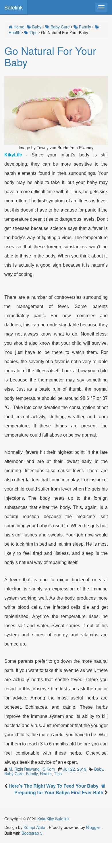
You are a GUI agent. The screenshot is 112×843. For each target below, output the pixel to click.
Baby (98, 769)
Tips (58, 773)
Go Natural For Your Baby (50, 56)
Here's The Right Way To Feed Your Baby (54, 785)
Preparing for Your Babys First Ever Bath (59, 792)
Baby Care (14, 773)
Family (32, 773)
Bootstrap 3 (32, 833)
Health (46, 773)
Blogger (93, 827)
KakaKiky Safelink (53, 818)
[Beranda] (103, 785)
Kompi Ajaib (34, 827)
